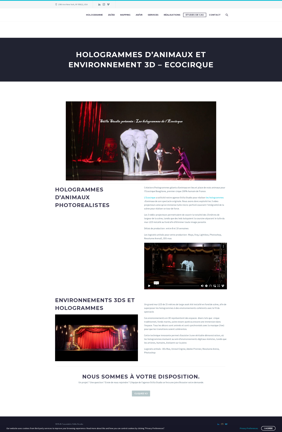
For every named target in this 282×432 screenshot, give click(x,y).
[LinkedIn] (99, 4)
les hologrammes (215, 197)
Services (153, 15)
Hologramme (94, 15)
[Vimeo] (108, 4)
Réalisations (172, 15)
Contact (215, 15)
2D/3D (111, 15)
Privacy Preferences (249, 428)
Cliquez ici (141, 393)
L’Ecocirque (149, 197)
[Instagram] (104, 4)
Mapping (125, 15)
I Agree (268, 428)
